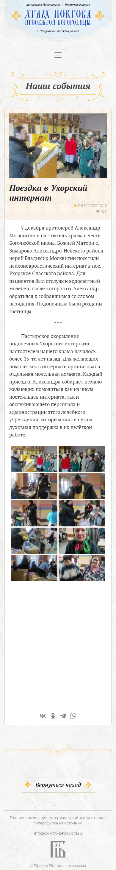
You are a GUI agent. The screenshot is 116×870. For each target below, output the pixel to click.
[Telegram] (63, 715)
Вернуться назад (58, 785)
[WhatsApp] (73, 715)
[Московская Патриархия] (34, 4)
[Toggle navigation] (58, 55)
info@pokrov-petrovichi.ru (58, 833)
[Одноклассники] (52, 715)
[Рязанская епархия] (83, 4)
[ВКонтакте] (42, 715)
